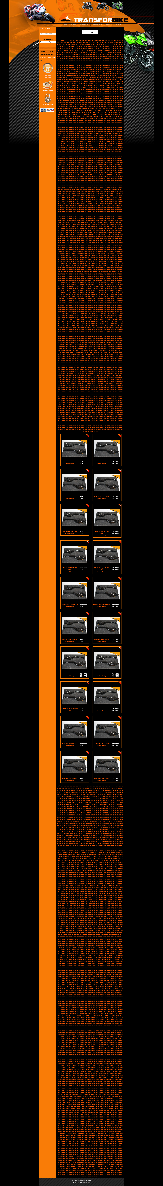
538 (84, 71)
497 (62, 69)
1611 (97, 149)
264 (94, 54)
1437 (80, 135)
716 (67, 83)
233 (94, 52)
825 (101, 89)
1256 (110, 120)
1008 (99, 100)
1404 (121, 131)
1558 (83, 145)
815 (79, 89)
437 (67, 66)
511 (92, 69)
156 (62, 48)
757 (88, 85)
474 (79, 67)
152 (120, 46)
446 (86, 66)
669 (98, 79)
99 (74, 44)
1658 (94, 153)
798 (109, 87)
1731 (97, 159)
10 (70, 40)
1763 (118, 160)
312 (64, 58)
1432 (67, 135)
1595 (118, 147)
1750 (83, 160)
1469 (102, 137)
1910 (61, 174)
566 (77, 73)
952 (107, 97)
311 (62, 58)
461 (118, 66)
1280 (110, 122)
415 (86, 64)
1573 (59, 147)
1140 (61, 112)
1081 (102, 106)
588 (58, 75)
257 (79, 54)
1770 (72, 162)
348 (75, 60)
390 (98, 62)
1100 (88, 108)
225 (77, 52)
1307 (118, 124)
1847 (86, 168)
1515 (97, 141)
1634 (94, 151)
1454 (61, 137)
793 (98, 87)
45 (58, 42)
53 (70, 42)
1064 (121, 104)
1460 (78, 137)
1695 (64, 157)
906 (75, 95)
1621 (59, 151)
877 (79, 93)
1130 (100, 110)
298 (101, 56)
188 (65, 50)
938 (77, 97)
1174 (85, 114)
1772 (78, 162)
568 (81, 73)
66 (90, 42)
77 (106, 42)
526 (58, 71)
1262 (61, 122)
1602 (72, 149)
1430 (61, 135)
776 (62, 87)
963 (64, 99)
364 (109, 60)
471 (73, 67)
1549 (59, 145)
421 (98, 64)
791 (94, 87)
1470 (105, 137)
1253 (102, 120)
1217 (70, 118)
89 (59, 44)
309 (58, 58)
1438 (83, 135)
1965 (80, 178)
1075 (86, 106)
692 (82, 81)
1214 (61, 118)
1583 (86, 147)
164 (79, 48)
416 (88, 64)
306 (118, 56)
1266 (72, 122)
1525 (59, 143)
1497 (113, 139)
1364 (78, 129)
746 (64, 85)
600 (84, 75)
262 (90, 54)
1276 (99, 122)
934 (69, 97)
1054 (94, 104)
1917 (80, 174)
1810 (116, 164)
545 (98, 71)
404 (62, 64)
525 (122, 69)
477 (86, 67)
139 (92, 46)
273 (113, 54)
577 (101, 73)
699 (96, 81)
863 (115, 91)
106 (89, 44)
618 (122, 75)
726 (88, 83)
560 (64, 73)
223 (73, 52)
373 (62, 62)
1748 (78, 160)
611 (107, 75)
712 (58, 83)
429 (115, 64)
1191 (64, 116)
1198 (83, 116)
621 (62, 77)
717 (69, 83)
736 (109, 83)
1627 (75, 151)
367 (115, 60)
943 (88, 97)
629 (79, 77)
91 (62, 44)
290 (84, 56)
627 (75, 77)
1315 (75, 126)
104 (85, 44)
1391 (86, 131)
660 (79, 79)
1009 (102, 100)
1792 (67, 164)
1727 (86, 159)
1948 (99, 176)
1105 (101, 108)
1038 (116, 102)
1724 (78, 159)
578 (103, 73)
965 (69, 99)
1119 (71, 110)
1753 (91, 160)
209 (109, 50)
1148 (82, 112)
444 (81, 66)
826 (103, 89)
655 (69, 79)
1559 (86, 145)
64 (87, 42)
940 (81, 97)
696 (90, 81)
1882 (116, 170)
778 (67, 87)
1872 (89, 170)
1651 (75, 153)
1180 (100, 114)
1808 (110, 164)
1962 (72, 178)
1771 (75, 162)
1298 (94, 124)
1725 (80, 159)
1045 (70, 104)
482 (96, 67)
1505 (70, 141)
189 (67, 50)
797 (107, 87)
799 (111, 87)
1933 (59, 176)
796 (105, 87)
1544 (110, 143)
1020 (67, 102)
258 (81, 54)
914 (92, 95)
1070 (72, 106)
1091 (63, 108)
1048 (78, 104)
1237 (59, 120)
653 (64, 79)
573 (92, 73)
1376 (110, 129)
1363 (75, 129)
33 (105, 40)
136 (86, 46)
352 (84, 60)
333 (109, 58)
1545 (113, 143)
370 (122, 60)
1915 (75, 174)
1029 (91, 102)
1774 (83, 162)
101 (78, 44)
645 (114, 77)
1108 (109, 108)
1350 (105, 128)
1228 (99, 118)
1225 (91, 118)
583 (113, 73)
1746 (72, 160)
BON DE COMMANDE (47, 54)
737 (111, 83)
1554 (72, 145)
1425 (113, 133)
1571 (118, 145)
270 (107, 54)
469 (69, 67)
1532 (78, 143)
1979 (118, 178)
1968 (89, 178)
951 (105, 97)
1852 (99, 168)
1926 (105, 174)
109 (95, 44)
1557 (80, 145)
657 (73, 79)
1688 (110, 155)
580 (107, 73)
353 (86, 60)
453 (101, 66)
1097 (80, 108)
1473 (113, 137)
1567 (108, 145)
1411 (75, 133)
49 (64, 42)
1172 (79, 114)
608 (101, 75)
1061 (113, 104)
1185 (114, 114)
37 (111, 40)
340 (58, 60)
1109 (112, 108)
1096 (77, 108)
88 (57, 44)
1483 (75, 139)
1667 (118, 153)
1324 (99, 126)
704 (107, 81)
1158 (108, 112)
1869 (80, 170)
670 (101, 79)
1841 (70, 168)
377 (71, 62)
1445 (102, 135)
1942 (83, 176)
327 (96, 58)
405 (65, 64)
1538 (94, 143)
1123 (82, 110)
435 (62, 66)
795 (103, 87)
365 (111, 60)
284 (71, 56)
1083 (108, 106)
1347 (97, 128)
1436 (78, 135)
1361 (70, 129)
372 (60, 62)
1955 (118, 176)
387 (92, 62)
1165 (61, 114)
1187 (119, 114)
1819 (75, 166)
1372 (99, 129)
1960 (67, 178)
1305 (113, 124)
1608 (89, 149)
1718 (61, 159)
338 (120, 58)
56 (74, 42)
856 (101, 91)
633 (88, 77)
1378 (116, 129)
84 (117, 42)
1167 (66, 114)
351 (81, 60)
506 (82, 69)
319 (79, 58)
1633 (91, 151)
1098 (83, 108)
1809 (113, 164)
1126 (90, 110)
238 (105, 52)
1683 (97, 155)
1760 (110, 160)
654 (67, 79)
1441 (91, 135)
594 (71, 75)
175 (103, 48)
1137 (119, 110)
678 (118, 79)
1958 (61, 178)
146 (107, 46)
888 (103, 93)
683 (62, 81)
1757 (102, 160)
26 (94, 40)
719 (73, 83)
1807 (108, 164)
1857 (113, 168)
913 (90, 95)
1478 (61, 139)
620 (60, 77)
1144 (71, 112)
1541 (102, 143)
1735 (108, 159)
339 (122, 58)
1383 (64, 131)
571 (88, 73)
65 (88, 42)
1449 (113, 135)
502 (73, 69)
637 (96, 77)
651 (60, 79)
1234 (116, 118)
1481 (70, 139)
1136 (116, 110)
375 (67, 62)
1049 (80, 104)
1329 (113, 126)
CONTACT (118, 25)
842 (71, 91)
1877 (102, 170)
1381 (59, 131)
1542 (105, 143)
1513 (91, 141)
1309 (59, 126)
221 (69, 52)
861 (111, 91)
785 (81, 87)
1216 (67, 118)
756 (86, 85)
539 (86, 71)
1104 (98, 108)
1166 (64, 114)
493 (120, 67)
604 (92, 75)
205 (101, 50)
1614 (105, 149)
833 (118, 89)
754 (81, 85)
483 (98, 67)
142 (98, 46)
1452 (121, 135)
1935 (64, 176)
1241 (70, 120)
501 (71, 69)
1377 (113, 129)
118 (114, 44)
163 (77, 48)
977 (94, 99)
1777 (91, 162)
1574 (61, 147)
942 (86, 97)
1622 (61, 151)
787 (86, 87)
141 (96, 46)
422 (101, 64)
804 (122, 87)
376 (69, 62)
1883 (118, 170)
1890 (72, 172)
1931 (118, 174)
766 (107, 85)
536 (79, 71)
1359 (64, 129)
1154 (98, 112)
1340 (78, 128)
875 (75, 93)
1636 (99, 151)
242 (113, 52)
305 (115, 56)
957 (118, 97)
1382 (61, 131)
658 (75, 79)
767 (109, 85)
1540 (99, 143)
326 (94, 58)
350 (79, 60)
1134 (111, 110)
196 (82, 50)
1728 (89, 159)
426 (109, 64)
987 (115, 99)
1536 (89, 143)
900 (62, 95)
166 (84, 48)
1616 (110, 149)
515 (101, 69)
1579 (75, 147)
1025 (80, 102)
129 (71, 46)
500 (69, 69)
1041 (59, 104)
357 (94, 60)
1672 (67, 155)
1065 (59, 106)
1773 (80, 162)
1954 (116, 176)
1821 (80, 166)
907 (77, 95)
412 (79, 64)
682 (60, 81)
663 (86, 79)
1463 (86, 137)
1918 (83, 174)
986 (113, 99)
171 (94, 48)
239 (107, 52)
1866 (72, 170)
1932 (121, 174)
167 (86, 48)
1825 (91, 166)
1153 (95, 112)
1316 (78, 126)
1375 (108, 129)
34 (106, 40)
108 (93, 44)
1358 (61, 129)
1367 (86, 129)
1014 (116, 100)
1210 (115, 116)
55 (73, 42)
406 (67, 64)
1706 (94, 157)
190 (69, 50)
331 (105, 58)
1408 (67, 133)
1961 (70, 178)
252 (69, 54)
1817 (70, 166)
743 (58, 85)
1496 (110, 139)
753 (79, 85)
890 (107, 93)
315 (71, 58)
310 (60, 58)
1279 (108, 122)
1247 (86, 120)
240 (109, 52)
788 (88, 87)
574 (94, 73)
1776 (89, 162)
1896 (89, 172)
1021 (70, 102)
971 (81, 99)
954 (111, 97)
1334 (61, 128)
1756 (99, 160)
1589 (102, 147)
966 (71, 99)
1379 (118, 129)
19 (83, 40)
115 (107, 44)
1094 (72, 108)
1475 (118, 137)
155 (60, 48)
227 (81, 52)
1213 (59, 118)
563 (71, 73)
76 (105, 42)
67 (91, 42)
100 (76, 44)
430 (118, 64)
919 (103, 95)
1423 (107, 133)
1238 (61, 120)
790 (92, 87)
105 (87, 44)
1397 (102, 131)
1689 (113, 155)
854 (96, 91)
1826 (94, 166)
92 (63, 44)
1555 (75, 145)
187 (62, 50)
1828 (99, 166)
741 (120, 83)
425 (107, 64)
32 (103, 40)
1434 (72, 135)
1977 (113, 178)
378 (73, 62)
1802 (94, 164)
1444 (99, 135)
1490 (94, 139)
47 (61, 42)
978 (96, 99)
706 (111, 81)
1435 (75, 135)
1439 (86, 135)
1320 (88, 126)
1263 (64, 122)
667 (94, 79)
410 (75, 64)
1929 (113, 174)
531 (69, 71)
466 (62, 67)
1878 (105, 170)
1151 (90, 112)
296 (96, 56)
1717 (59, 159)
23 (89, 40)
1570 (116, 145)
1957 (59, 178)
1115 (61, 110)
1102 (93, 108)
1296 (89, 124)
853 (94, 91)
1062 (116, 104)
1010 (105, 100)
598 (79, 75)
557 (58, 73)
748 (69, 85)
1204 (99, 116)
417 (90, 64)
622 (64, 77)
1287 (64, 124)
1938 (72, 176)
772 (120, 85)
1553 (70, 145)
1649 (70, 153)
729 (94, 83)
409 (73, 64)
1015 (118, 100)
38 (112, 40)
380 (77, 62)
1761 (113, 160)
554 (118, 71)
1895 (86, 172)
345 (69, 60)
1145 (74, 112)
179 (111, 48)
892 (111, 93)
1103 (96, 108)
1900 (99, 172)
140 (94, 46)
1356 (121, 128)
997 (71, 100)
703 (105, 81)
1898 (94, 172)
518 (107, 69)
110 (97, 44)
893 (113, 93)
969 (77, 99)
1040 (121, 102)
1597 (59, 149)
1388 (78, 131)
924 (113, 95)
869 (62, 93)
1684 (99, 155)
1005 (91, 100)
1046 (72, 104)
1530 (72, 143)
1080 (99, 106)
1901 (102, 172)
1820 (78, 166)
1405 (59, 133)
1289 (70, 124)
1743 (64, 160)
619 (58, 77)
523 (118, 69)
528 (62, 71)
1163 (121, 112)
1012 (110, 100)
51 (67, 42)
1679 (86, 155)
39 (114, 40)
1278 (105, 122)
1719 (64, 159)
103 (83, 44)
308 (122, 56)
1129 (98, 110)
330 (103, 58)
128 (69, 46)
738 (113, 83)
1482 (72, 139)
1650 (72, 153)
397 (113, 62)
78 (108, 42)
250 (64, 54)
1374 (105, 129)
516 (103, 69)
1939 (75, 176)
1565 (102, 145)
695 (88, 81)
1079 (97, 106)
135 (84, 46)
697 (92, 81)
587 (122, 73)
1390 (83, 131)
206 (103, 50)
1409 (70, 133)
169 (90, 48)
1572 (121, 145)
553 (115, 71)
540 (88, 71)
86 (120, 42)
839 (64, 91)
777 (64, 87)
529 (64, 71)
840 (67, 91)
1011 (108, 100)
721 (77, 83)
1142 (66, 112)
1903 (108, 172)
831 (113, 89)
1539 (97, 143)
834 (120, 89)
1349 (102, 128)
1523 (118, 141)
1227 (97, 118)
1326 (105, 126)
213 (118, 50)
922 (109, 95)
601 (86, 75)
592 (67, 75)
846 (79, 91)
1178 (95, 114)
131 (75, 46)
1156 (103, 112)
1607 (86, 149)
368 (118, 60)
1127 (92, 110)
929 (58, 97)
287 (77, 56)
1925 (102, 174)
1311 (64, 126)
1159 (111, 112)
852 (92, 91)
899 (60, 95)
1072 (78, 106)
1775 (86, 162)
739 (115, 83)
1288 (67, 124)
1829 (102, 166)
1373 (102, 129)
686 (69, 81)
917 (98, 95)
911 (86, 95)
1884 (121, 170)
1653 (80, 153)
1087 (118, 106)
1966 (83, 178)
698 (94, 81)
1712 (110, 157)
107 (91, 44)
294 (92, 56)
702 (103, 81)
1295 (86, 124)
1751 (86, 160)
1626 (72, 151)
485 (103, 67)
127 (67, 46)
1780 (99, 162)
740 (118, 83)
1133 (108, 110)
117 (112, 44)
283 (69, 56)
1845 (80, 168)
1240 (67, 120)
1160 (114, 112)
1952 (110, 176)
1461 (80, 137)
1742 (61, 160)
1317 (80, 126)
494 (122, 67)
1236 (121, 118)
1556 (78, 145)
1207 (107, 116)
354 (88, 60)
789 (90, 87)
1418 (94, 133)
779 (69, 87)
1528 (67, 143)
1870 (83, 170)
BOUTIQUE (73, 25)
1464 (89, 137)
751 (75, 85)
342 (62, 60)
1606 (83, 149)
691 (79, 81)
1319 (86, 126)
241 (111, 52)
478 (88, 67)
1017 (59, 102)
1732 (99, 159)
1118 (69, 110)
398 (115, 62)
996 (69, 100)
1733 (102, 159)
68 (93, 42)
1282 (116, 122)
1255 (108, 120)
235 (98, 52)
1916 (78, 174)
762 (98, 85)
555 (120, 71)
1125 (87, 110)
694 (86, 81)
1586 (94, 147)
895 (118, 93)
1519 (107, 141)
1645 (59, 153)
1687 (108, 155)
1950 (105, 176)
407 (69, 64)
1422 (105, 133)
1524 (121, 141)
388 (94, 62)
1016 (121, 100)
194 (77, 50)
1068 (67, 106)
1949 (102, 176)
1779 (97, 162)
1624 (67, 151)
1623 (64, 151)
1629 (80, 151)
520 (111, 69)
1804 (99, 164)
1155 (100, 112)
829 (109, 89)
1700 (78, 157)
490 (113, 67)
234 (96, 52)
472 (75, 67)
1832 (110, 166)
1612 (99, 149)
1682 (94, 155)
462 (120, 66)
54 (71, 42)
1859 (118, 168)
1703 (86, 157)
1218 (72, 118)
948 (98, 97)
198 (86, 50)
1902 (105, 172)
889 (105, 93)
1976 (110, 178)
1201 (91, 116)
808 (65, 89)
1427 (118, 133)
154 (58, 48)
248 (60, 54)
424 (105, 64)
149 (113, 46)
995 (67, 100)
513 (96, 69)
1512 (88, 141)
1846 (83, 168)
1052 (89, 104)
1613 (102, 149)
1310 (61, 126)
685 (67, 81)
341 (60, 60)
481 (94, 67)
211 (113, 50)
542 (92, 71)
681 (58, 81)
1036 (110, 102)
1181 (103, 114)
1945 (91, 176)
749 (71, 85)
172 (96, 48)
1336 (67, 128)
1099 (85, 108)
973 (86, 99)
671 (103, 79)
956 (115, 97)
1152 (93, 112)
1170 (74, 114)
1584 (89, 147)
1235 (118, 118)
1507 (75, 141)
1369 (91, 129)
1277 (102, 122)
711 (122, 81)
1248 (89, 120)
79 (110, 42)
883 (92, 93)
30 (100, 40)
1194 (72, 116)
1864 (67, 170)
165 (81, 48)
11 (71, 40)
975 (90, 99)
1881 (113, 170)
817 (84, 89)
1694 (61, 157)
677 (115, 79)
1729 (91, 159)
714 (62, 83)
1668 (121, 153)
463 (122, 66)
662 (84, 79)
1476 (121, 137)
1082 (105, 106)
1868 (78, 170)
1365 (80, 129)
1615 (107, 149)
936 (73, 97)
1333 (59, 128)
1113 (122, 108)
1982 (61, 180)
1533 (80, 143)
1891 (75, 172)
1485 (80, 139)
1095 (74, 108)
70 (96, 42)
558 (60, 73)
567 (79, 73)
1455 (64, 137)
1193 (70, 116)
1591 (108, 147)
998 (73, 100)
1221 (80, 118)
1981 (59, 180)
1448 (110, 135)
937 (75, 97)
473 (77, 67)
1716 (121, 157)
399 (118, 62)
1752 (89, 160)
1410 (72, 133)
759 (92, 85)
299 (103, 56)
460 (115, 66)
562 (69, 73)
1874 (94, 170)
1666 (116, 153)
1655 (86, 153)
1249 (91, 120)
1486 (83, 139)
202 (94, 50)
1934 (61, 176)
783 (77, 87)
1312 (67, 126)
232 (92, 52)
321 (84, 58)
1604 (78, 149)
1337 (70, 128)
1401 (113, 131)
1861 (59, 170)
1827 (97, 166)
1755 (97, 160)
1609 (91, 149)
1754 (94, 160)
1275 (97, 122)
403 (60, 64)
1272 (89, 122)
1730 (94, 159)
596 (75, 75)
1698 (72, 157)
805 (58, 89)
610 (105, 75)
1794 (72, 164)
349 (77, 60)
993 (63, 100)
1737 (113, 159)
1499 (118, 139)
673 (107, 79)
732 (101, 83)
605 (94, 75)
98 (73, 44)
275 (118, 54)
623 (66, 77)
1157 (106, 112)
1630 (83, 151)
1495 (108, 139)
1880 (110, 170)
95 (68, 44)
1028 (89, 102)
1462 (83, 137)
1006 (94, 100)
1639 (108, 151)
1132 (105, 110)
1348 (99, 128)
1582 (83, 147)
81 (113, 42)
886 (98, 93)
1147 (79, 112)
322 (86, 58)
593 (69, 75)
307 (120, 56)
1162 (119, 112)
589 (60, 75)
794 (101, 87)
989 (120, 99)
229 (86, 52)
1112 (119, 108)
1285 (59, 124)
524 (120, 69)
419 (94, 64)
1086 (116, 106)
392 (103, 62)
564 (73, 73)
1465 (91, 137)
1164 (58, 114)
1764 (121, 160)
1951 (108, 176)
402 (58, 64)
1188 (121, 114)
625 (71, 77)
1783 (108, 162)
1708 (99, 157)
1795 (75, 164)
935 (71, 97)
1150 (87, 112)
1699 (75, 157)
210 (111, 50)
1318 (83, 126)
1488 (89, 139)
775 (60, 87)
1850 (94, 168)
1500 (121, 139)
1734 (105, 159)
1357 (59, 129)
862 (113, 91)
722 (79, 83)
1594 (116, 147)
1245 (80, 120)
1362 (72, 129)
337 (118, 58)
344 (67, 60)
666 (92, 79)
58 (77, 42)
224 (75, 52)
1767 (64, 162)
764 (103, 85)
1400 (110, 131)
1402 (116, 131)
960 (58, 99)
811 (71, 89)
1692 (121, 155)
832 (115, 89)
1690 (116, 155)
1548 (121, 143)
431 (120, 64)
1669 (59, 155)
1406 (61, 133)
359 (98, 60)
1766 (61, 162)
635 (92, 77)
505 (79, 69)
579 (105, 73)
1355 (118, 128)
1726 (83, 159)
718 (71, 83)
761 (96, 85)
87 (122, 42)
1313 (69, 126)
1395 (97, 131)
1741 (59, 160)
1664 (110, 153)
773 (122, 85)
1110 (114, 108)
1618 (116, 149)
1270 (83, 122)
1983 (64, 180)
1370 (94, 129)
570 (86, 73)
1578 (72, 147)
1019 (64, 102)
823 (96, 89)
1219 (75, 118)
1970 (94, 178)
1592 (110, 147)
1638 (105, 151)
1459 (75, 137)
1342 (83, 128)
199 (88, 50)
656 (71, 79)
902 (67, 95)
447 (88, 66)
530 (67, 71)
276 (120, 54)
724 (84, 83)
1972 (99, 178)
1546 (116, 143)
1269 (80, 122)
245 (120, 52)
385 (88, 62)
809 (67, 89)
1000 (78, 100)
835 (122, 89)
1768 (67, 162)
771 (118, 85)
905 (73, 95)
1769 (70, 162)
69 (94, 42)
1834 (116, 166)
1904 (110, 172)
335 (113, 58)
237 (103, 52)
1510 (83, 141)
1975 (108, 178)
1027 (86, 102)
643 (109, 77)
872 (69, 93)
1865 (70, 170)
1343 (86, 128)
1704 (89, 157)
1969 (91, 178)
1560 (89, 145)
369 (120, 60)
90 (60, 44)
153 (122, 46)
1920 (88, 174)
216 (58, 52)
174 (101, 48)
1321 (91, 126)
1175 (87, 114)
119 (116, 44)
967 (73, 99)
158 (67, 48)
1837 (59, 168)
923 (111, 95)
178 (109, 48)
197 (84, 50)
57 (76, 42)
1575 (64, 147)
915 (94, 95)
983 (107, 99)
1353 (113, 128)
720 (75, 83)
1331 (118, 126)
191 (71, 50)
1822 (83, 166)
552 (113, 71)
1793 (70, 164)
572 (90, 73)
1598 (61, 149)
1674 (72, 155)
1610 (94, 149)
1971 (97, 178)
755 (84, 85)
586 (120, 73)
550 (109, 71)
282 (67, 56)
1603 (75, 149)
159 (69, 48)
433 (58, 66)
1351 (108, 128)
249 (62, 54)
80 (111, 42)
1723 (75, 159)
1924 (99, 174)
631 (83, 77)
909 (82, 95)
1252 (99, 120)
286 (75, 56)
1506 (72, 141)
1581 (80, 147)
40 (115, 40)
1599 (64, 149)
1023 (75, 102)
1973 (102, 178)
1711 (108, 157)
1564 (99, 145)
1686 (105, 155)
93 (65, 44)
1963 (75, 178)
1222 (83, 118)
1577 (70, 147)
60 (81, 42)
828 (107, 89)
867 (58, 93)
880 (86, 93)
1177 (93, 114)
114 (105, 44)
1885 (59, 172)
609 (103, 75)
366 (113, 60)
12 (73, 40)
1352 (110, 128)
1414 (83, 133)
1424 (110, 133)
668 (96, 79)
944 (90, 97)
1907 (118, 172)
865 (120, 91)
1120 (74, 110)
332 (107, 58)
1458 (72, 137)
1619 (118, 149)
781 (73, 87)
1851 (97, 168)
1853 (102, 168)
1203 (96, 116)
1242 (72, 120)
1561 (91, 145)
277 (122, 54)
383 (84, 62)
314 (69, 58)
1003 (86, 100)
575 (96, 73)
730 (96, 83)
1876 (99, 170)
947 (96, 97)
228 (84, 52)
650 (58, 79)
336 (115, 58)
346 (71, 60)
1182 (106, 114)
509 (88, 69)
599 (82, 75)
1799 (86, 164)
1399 (108, 131)
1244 (78, 120)
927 (120, 95)
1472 (110, 137)
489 (111, 67)
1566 (105, 145)
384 (86, 62)
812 (73, 89)
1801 (91, 164)
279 (60, 56)
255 (75, 54)
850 (88, 91)
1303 (108, 124)
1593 (113, 147)
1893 (80, 172)
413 (81, 64)
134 (81, 46)
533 (73, 71)
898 (58, 95)
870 (64, 93)
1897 (91, 172)
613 (111, 75)
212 (115, 50)
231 (90, 52)
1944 (89, 176)
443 (79, 66)
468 (67, 67)
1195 (75, 116)
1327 (107, 126)
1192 (67, 116)
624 (68, 77)
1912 (67, 174)
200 (90, 50)
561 (67, 73)
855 (98, 91)
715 (64, 83)
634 (90, 77)
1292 (78, 124)
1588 (99, 147)
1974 (105, 178)
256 (77, 54)
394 (107, 62)
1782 (105, 162)
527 (60, 71)
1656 (89, 153)
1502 (61, 141)
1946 (94, 176)
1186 (116, 114)
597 (77, 75)
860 (109, 91)
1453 (59, 137)
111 (99, 44)
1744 (67, 160)
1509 (80, 141)
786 (84, 87)
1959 (64, 178)
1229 (102, 118)
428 (113, 64)
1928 (110, 174)
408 (71, 64)
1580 (78, 147)
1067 (64, 106)
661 (81, 79)
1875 (97, 170)
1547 (118, 143)
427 (111, 64)
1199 (85, 116)
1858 (116, 168)
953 (109, 97)
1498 (116, 139)
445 (84, 66)
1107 (106, 108)
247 (58, 54)
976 (92, 99)
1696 (67, 157)
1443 (97, 135)
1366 (83, 129)
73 (100, 42)
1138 (121, 110)
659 (77, 79)
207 (105, 50)
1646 (61, 153)
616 (118, 75)
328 (98, 58)
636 (94, 77)
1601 (70, 149)
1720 (67, 159)
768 (111, 85)
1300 (99, 124)
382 (81, 62)
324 (90, 58)
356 (92, 60)
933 (67, 97)
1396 (99, 131)
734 (105, 83)
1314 (72, 126)
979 (98, 99)
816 (81, 89)
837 (60, 91)
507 (84, 69)
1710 (105, 157)
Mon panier (109, 25)
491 (115, 67)
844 (75, 91)
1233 (113, 118)
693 (84, 81)
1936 (67, 176)
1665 (113, 153)
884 (94, 93)
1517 (102, 141)
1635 (97, 151)
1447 (108, 135)
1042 (61, 104)
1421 (102, 133)
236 (101, 52)
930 (60, 97)
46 (59, 42)
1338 (72, 128)
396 (111, 62)
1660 (99, 153)
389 (96, 62)
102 (81, 44)
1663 (108, 153)
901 (65, 95)
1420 (99, 133)
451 (96, 66)
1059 (108, 104)
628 (77, 77)
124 (60, 46)
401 (122, 62)
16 (79, 40)
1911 (64, 174)
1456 (67, 137)
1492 (99, 139)
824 (98, 89)
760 (94, 85)
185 (58, 50)
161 (73, 48)
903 (69, 95)
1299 (97, 124)
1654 (83, 153)
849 (86, 91)
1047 (75, 104)
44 (122, 40)
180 (113, 48)
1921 (91, 174)
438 (69, 66)
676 (113, 79)
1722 (72, 159)
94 (66, 44)
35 (108, 40)
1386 (72, 131)
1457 (70, 137)
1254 (105, 120)
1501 (59, 141)
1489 (91, 139)
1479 (64, 139)
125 (62, 46)
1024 (78, 102)
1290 (72, 124)
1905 (113, 172)
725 (86, 83)
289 (81, 56)
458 (111, 66)
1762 (116, 160)
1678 (83, 155)
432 (122, 64)
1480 (67, 139)
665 (90, 79)
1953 (113, 176)
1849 (91, 168)
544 (96, 71)
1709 (102, 157)
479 (90, 67)
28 (97, 40)
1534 (83, 143)
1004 (89, 100)
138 (90, 46)
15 (77, 40)
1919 (86, 174)
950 (103, 97)
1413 (80, 133)
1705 (91, 157)
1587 (97, 147)
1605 (80, 149)
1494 (105, 139)
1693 (59, 157)
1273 (91, 122)
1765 (59, 162)
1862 (61, 170)
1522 (116, 141)
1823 (86, 166)
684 (65, 81)
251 (67, 54)
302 (109, 56)
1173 (82, 114)
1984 (67, 180)
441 (75, 66)
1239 (64, 120)
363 (107, 60)
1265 (70, 122)
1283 (118, 122)
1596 (121, 147)
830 (111, 89)
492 (118, 67)
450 (94, 66)
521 (113, 69)
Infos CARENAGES (46, 48)
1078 (94, 106)
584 (115, 73)
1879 (108, 170)
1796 (78, 164)
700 (98, 81)
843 (73, 91)
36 (109, 40)
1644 (121, 151)
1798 (83, 164)
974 (88, 99)
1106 (104, 108)
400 (120, 62)
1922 (94, 174)
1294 (83, 124)
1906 (116, 172)
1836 (121, 166)
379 (75, 62)
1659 (97, 153)
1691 (118, 155)
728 (92, 83)
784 (79, 87)
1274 (94, 122)
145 (105, 46)
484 (101, 67)
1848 (89, 168)
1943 (86, 176)
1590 (105, 147)
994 (65, 100)
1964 (78, 178)
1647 (64, 153)
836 (58, 91)
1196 (78, 116)
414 (84, 64)
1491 (97, 139)
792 (96, 87)
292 (88, 56)
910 (84, 95)
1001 (80, 100)
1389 (80, 131)
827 (105, 89)
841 (69, 91)
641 (105, 77)
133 (79, 46)
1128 (95, 110)
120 (118, 44)
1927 (107, 174)
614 (113, 75)
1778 (94, 162)
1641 (113, 151)
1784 (110, 162)
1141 (64, 112)
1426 (116, 133)
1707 (97, 157)
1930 (116, 174)
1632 (89, 151)
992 (61, 100)
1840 (67, 168)
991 (58, 100)
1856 (110, 168)
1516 (99, 141)
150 (115, 46)
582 (111, 73)
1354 (116, 128)
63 (85, 42)
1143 (69, 112)
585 (118, 73)
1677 (80, 155)
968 (75, 99)
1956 (121, 176)
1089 (58, 108)
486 (105, 67)
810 (69, 89)
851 (90, 91)
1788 (121, 162)
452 (98, 66)
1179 (98, 114)
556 (122, 71)
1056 (99, 104)
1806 (105, 164)
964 (67, 99)
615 (115, 75)
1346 (94, 128)
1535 (86, 143)
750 (73, 85)
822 (94, 89)
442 (77, 66)
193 (75, 50)
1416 (88, 133)
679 (120, 79)
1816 (67, 166)
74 (102, 42)
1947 (97, 176)
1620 (121, 149)
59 (79, 42)
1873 (91, 170)
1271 (86, 122)
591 (65, 75)
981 (103, 99)
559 (62, 73)
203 (96, 50)
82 (114, 42)
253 (71, 54)
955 (113, 97)
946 (94, 97)
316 (73, 58)
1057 (102, 104)
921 (107, 95)
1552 (67, 145)
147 (109, 46)
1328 (110, 126)
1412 (78, 133)
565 (75, 73)
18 (82, 40)
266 (98, 54)
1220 (78, 118)
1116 (64, 110)
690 (77, 81)
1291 (75, 124)
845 (77, 91)
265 (96, 54)
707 (113, 81)
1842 (72, 168)
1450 (116, 135)
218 (62, 52)
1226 (94, 118)
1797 (80, 164)
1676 (78, 155)
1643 (118, 151)
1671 (64, 155)
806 (60, 89)
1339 (75, 128)
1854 (105, 168)
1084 (110, 106)
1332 (121, 126)
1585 (91, 147)
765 (105, 85)
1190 (62, 116)
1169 (71, 114)
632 (85, 77)
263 (92, 54)
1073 (80, 106)
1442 (94, 135)
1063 (118, 104)
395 (109, 62)
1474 (116, 137)
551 (111, 71)
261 (88, 54)
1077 (91, 106)
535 (77, 71)
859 (107, 91)
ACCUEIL (65, 25)
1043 (64, 104)
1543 (108, 143)
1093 (69, 108)
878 (81, 93)
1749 (80, 160)
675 (111, 79)
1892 (78, 172)
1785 (113, 162)
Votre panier (48, 75)
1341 (80, 128)
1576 (67, 147)
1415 (86, 133)
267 (101, 54)
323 (88, 58)
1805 (102, 164)
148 (111, 46)
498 (65, 69)
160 (71, 48)
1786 (116, 162)
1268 (78, 122)
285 (73, 56)
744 (60, 85)
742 (122, 83)
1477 (59, 139)
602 (88, 75)
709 (118, 81)
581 (109, 73)
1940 (78, 176)
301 (107, 56)
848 (84, 91)
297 (98, 56)
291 (86, 56)
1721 (70, 159)
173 (98, 48)
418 (92, 64)
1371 (97, 129)
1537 (91, 143)
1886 (61, 172)
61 (82, 42)
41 (117, 40)
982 (105, 99)
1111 (117, 108)
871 (67, 93)
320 (81, 58)
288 (79, 56)
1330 (116, 126)
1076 (89, 106)
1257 (113, 120)
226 (79, 52)
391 (101, 62)
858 (105, 91)
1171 (77, 114)
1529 (70, 143)
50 (65, 42)
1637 (102, 151)
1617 (113, 149)
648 (120, 77)
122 (122, 44)
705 (109, 81)
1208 (110, 116)
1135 (113, 110)
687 (71, 81)
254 (73, 54)
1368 (89, 129)
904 (71, 95)
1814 (61, 166)
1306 (116, 124)
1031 (97, 102)
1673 (70, 155)
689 (75, 81)
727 (90, 83)
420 (96, 64)
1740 (121, 159)
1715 (118, 157)
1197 (80, 116)
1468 (99, 137)
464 (58, 67)
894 (115, 93)
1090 (61, 108)
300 (105, 56)
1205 (102, 116)
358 (96, 60)
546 (101, 71)
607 (98, 75)
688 (73, 81)
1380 (121, 129)
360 (101, 60)
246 (122, 52)
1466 (94, 137)
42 (119, 40)
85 (119, 42)
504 (77, 69)
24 (91, 40)
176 (105, 48)
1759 (108, 160)
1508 (78, 141)
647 (118, 77)
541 (90, 71)
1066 (61, 106)
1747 (75, 160)
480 (92, 67)
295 (94, 56)
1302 (105, 124)
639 (100, 77)
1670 (61, 155)
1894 (83, 172)
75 (103, 42)
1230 (105, 118)
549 (107, 71)
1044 (67, 104)
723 (81, 83)
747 (67, 85)
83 (116, 42)
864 (118, 91)
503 (75, 69)
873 (71, 93)
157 (64, 48)
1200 (88, 116)
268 (103, 54)
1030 (94, 102)
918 (101, 95)
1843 (75, 168)
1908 (121, 172)
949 (101, 97)
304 (113, 56)
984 (109, 99)
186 (60, 50)
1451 (118, 135)
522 (115, 69)
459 (113, 66)
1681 (91, 155)
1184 (111, 114)
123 (58, 46)
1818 (72, 166)
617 (120, 75)
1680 (89, 155)
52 (68, 42)
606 (96, 75)
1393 (91, 131)
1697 (70, 157)
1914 (72, 174)
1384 (67, 131)
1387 (75, 131)
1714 (116, 157)
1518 (105, 141)
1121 (76, 110)
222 (71, 52)
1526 (61, 143)
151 (118, 46)
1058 (105, 104)
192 (73, 50)
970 (79, 99)
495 (58, 69)
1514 (94, 141)
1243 (75, 120)
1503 (64, 141)
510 (90, 69)
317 (75, 58)
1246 (83, 120)
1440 (89, 135)
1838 (61, 168)
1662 (105, 153)
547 (103, 71)
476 (84, 67)
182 (118, 48)
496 (60, 69)
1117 (66, 110)
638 (98, 77)
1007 (97, 100)
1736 (110, 159)
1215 (64, 118)
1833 (113, 166)
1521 (113, 141)
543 (94, 71)
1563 (97, 145)
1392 (89, 131)
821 (92, 89)
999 (75, 100)
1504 (67, 141)
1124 (84, 110)
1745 (70, 160)
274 (115, 54)
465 (60, 67)
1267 (75, 122)
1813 (59, 166)
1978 (116, 178)
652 (62, 79)
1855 (108, 168)
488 (109, 67)
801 (115, 87)
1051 (86, 104)
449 (92, 66)
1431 (64, 135)
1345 (91, 128)
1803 (97, 164)
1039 (118, 102)
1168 (69, 114)
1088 (121, 106)
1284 (121, 122)
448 (90, 66)
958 (120, 97)
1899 (97, 172)
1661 (102, 153)
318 (77, 58)
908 (79, 95)
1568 (110, 145)
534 (75, 71)
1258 (116, 120)
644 (111, 77)
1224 (89, 118)
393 (105, 62)
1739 (118, 159)
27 (96, 40)
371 (58, 62)
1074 (83, 106)
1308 (121, 124)
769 (113, 85)
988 (118, 99)
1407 (64, 133)
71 (97, 42)
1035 (108, 102)
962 (62, 99)
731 (98, 83)
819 (88, 89)
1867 (75, 170)
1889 (70, 172)
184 (122, 48)
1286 (61, 124)
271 (109, 54)
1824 (89, 166)
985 (111, 99)
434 (60, 66)
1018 (61, 102)
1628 (78, 151)
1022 (72, 102)
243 (115, 52)
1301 (102, 124)
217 (60, 52)
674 (109, 79)
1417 (91, 133)
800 (113, 87)
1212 (121, 116)
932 (64, 97)
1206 (104, 116)
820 (90, 89)
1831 (108, 166)
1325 (102, 126)
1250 (94, 120)
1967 (86, 178)
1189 (59, 116)
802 (118, 87)
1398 (105, 131)
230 (88, 52)
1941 (80, 176)
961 (60, 99)
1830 (105, 166)
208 (107, 50)
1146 (77, 112)
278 (58, 56)
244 (118, 52)
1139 (58, 112)
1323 (97, 126)
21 (86, 40)
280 (62, 56)
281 (64, 56)
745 (62, 85)
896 (120, 93)
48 (62, 42)
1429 (59, 135)
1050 (83, 104)
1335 (64, 128)
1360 (67, 129)
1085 (113, 106)
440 (73, 66)
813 (75, 89)
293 (90, 56)
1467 (97, 137)
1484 (78, 139)
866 (122, 91)
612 (109, 75)
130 (73, 46)
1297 (91, 124)
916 (96, 95)
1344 (89, 128)
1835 (118, 166)
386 (90, 62)
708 (115, 81)
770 (115, 85)
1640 (110, 151)
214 (120, 50)
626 (73, 77)
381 (79, 62)
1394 (94, 131)
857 (103, 91)
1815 (64, 166)
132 (77, 46)
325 (92, 58)
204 (98, 50)
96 (70, 44)
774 (58, 87)
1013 (113, 100)
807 (62, 89)
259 (84, 54)
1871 (86, 170)
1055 (97, 104)
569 (84, 73)
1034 (105, 102)
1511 (86, 141)
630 (81, 77)
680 (122, 79)
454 (103, 66)
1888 (67, 172)
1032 (99, 102)
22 (88, 40)
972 (84, 99)
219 (64, 52)
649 (122, 77)
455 (105, 66)
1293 (80, 124)
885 (96, 93)
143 (101, 46)
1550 (61, 145)
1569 (113, 145)
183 (120, 48)
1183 (108, 114)
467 (64, 67)
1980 (121, 178)
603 (90, 75)
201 (92, 50)
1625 (70, 151)
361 (103, 60)
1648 (67, 153)
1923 (97, 174)
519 (109, 69)
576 (98, 73)
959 (122, 97)
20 (85, 40)
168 (88, 48)
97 (71, 44)
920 (105, 95)
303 (111, 56)
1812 (121, 164)
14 (76, 40)
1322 (94, 126)
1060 (110, 104)
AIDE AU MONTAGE (97, 25)
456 (107, 66)
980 (101, 99)
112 (101, 44)
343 (64, 60)
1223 (86, 118)
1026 (83, 102)
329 (101, 58)
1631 (86, 151)
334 (111, 58)
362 (105, 60)
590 (62, 75)
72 (99, 42)
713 (60, 83)
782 (75, 87)
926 (118, 95)
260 (86, 54)
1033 (102, 102)
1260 (121, 120)
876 (77, 93)
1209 (113, 116)
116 (110, 44)
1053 (91, 104)
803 (120, 87)
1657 (91, 153)
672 (105, 79)
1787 (118, 162)
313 (67, 58)
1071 (75, 106)
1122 (79, 110)
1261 (59, 122)
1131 (103, 110)
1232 (110, 118)
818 (86, 89)
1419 (97, 133)
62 (84, 42)
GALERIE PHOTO (84, 25)
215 (122, 50)
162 (75, 48)
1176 (90, 114)
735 (107, 83)
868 (60, 93)
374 (64, 62)
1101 (91, 108)
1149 (85, 112)
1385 (70, 131)
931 (62, 97)
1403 (118, 131)
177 (107, 48)
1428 (121, 133)
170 (92, 48)
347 (73, 60)
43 (120, 40)
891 (109, 93)
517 (105, 69)
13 (74, 40)
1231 (108, 118)
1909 (59, 174)
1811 (118, 164)
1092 (66, 108)
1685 (102, 155)
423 (103, 64)
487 (107, 67)
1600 (67, 149)
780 (71, 87)
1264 (67, 122)
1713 (113, 157)
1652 (78, 153)
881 (88, 93)
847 (81, 91)
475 (81, 67)
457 (109, 66)
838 (62, 91)
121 (120, 44)
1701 (80, 157)
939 (79, 97)
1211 (118, 116)
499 (67, 69)
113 (103, 44)
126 (64, 46)
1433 (70, 135)
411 (77, 64)
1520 (110, 141)
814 (77, 89)
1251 (97, 120)
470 (71, 67)
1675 (75, 155)
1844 (78, 168)
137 (88, 46)
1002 (83, 100)
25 (93, 40)
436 (64, 66)
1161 (116, 112)
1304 (110, 124)
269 (105, 54)
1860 (121, 168)
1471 (108, 137)
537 (81, 71)
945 (92, 97)
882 (90, 93)
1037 (113, 102)
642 (107, 77)
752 (77, 85)
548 (105, 71)
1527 (64, 143)
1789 (59, 164)
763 (101, 85)
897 (122, 93)
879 (84, 93)
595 (73, 75)
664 (88, 79)
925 (115, 95)
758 (90, 85)
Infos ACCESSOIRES (47, 51)
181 (115, 48)
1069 (70, 106)
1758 (105, 160)
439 (71, 66)
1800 (89, 164)
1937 (70, 176)
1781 (102, 162)
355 (90, 60)
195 (79, 50)
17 (80, 40)
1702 (83, 157)
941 (84, 97)
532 (71, 71)
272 (111, 54)
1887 (64, 172)
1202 (94, 116)
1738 (116, 159)
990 (122, 99)
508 (86, 69)
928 (122, 95)
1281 (113, 122)
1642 (116, 151)
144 (103, 46)
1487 (86, 139)
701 (101, 81)
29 (99, 40)
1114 (59, 110)
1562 (94, 145)
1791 (64, 164)
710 (120, 81)
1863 (64, 170)
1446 (105, 135)
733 (103, 83)
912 (88, 95)
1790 (61, 164)
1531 (75, 143)
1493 (102, 139)
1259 (118, 120)
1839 (64, 168)
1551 (64, 145)
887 (101, 93)
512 (94, 69)
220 (67, 52)
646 (116, 77)
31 (102, 40)
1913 (69, 174)
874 (73, 93)
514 (98, 69)
